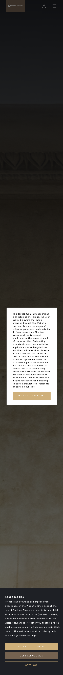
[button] (32, 396)
